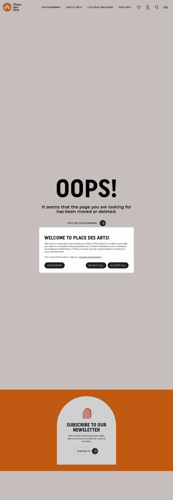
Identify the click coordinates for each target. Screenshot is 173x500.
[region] (86, 250)
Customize (54, 265)
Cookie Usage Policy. (90, 256)
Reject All (96, 265)
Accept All (118, 265)
